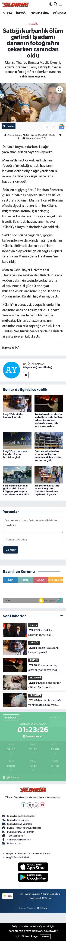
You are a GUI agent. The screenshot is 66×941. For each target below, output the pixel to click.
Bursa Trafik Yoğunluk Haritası (24, 827)
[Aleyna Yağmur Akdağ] (11, 369)
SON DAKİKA (40, 13)
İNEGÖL (21, 13)
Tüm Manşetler (15, 835)
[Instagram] (36, 805)
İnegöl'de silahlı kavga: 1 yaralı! (43, 650)
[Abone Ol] (62, 126)
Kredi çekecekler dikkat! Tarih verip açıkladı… (44, 685)
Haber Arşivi (14, 843)
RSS (9, 896)
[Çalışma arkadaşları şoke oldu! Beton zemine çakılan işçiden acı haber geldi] (48, 440)
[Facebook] (23, 805)
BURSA (7, 13)
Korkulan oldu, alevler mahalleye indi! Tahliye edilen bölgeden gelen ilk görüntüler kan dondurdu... (48, 420)
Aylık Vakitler (12, 777)
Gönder (10, 549)
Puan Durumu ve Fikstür (20, 832)
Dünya (33, 625)
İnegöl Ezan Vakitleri (17, 857)
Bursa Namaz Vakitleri (19, 824)
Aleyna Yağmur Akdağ (18, 135)
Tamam (45, 937)
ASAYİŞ (33, 24)
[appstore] (33, 867)
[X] (30, 805)
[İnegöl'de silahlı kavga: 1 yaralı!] (17, 403)
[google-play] (33, 877)
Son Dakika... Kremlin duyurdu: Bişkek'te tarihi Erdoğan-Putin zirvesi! (44, 633)
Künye (9, 853)
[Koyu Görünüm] (50, 4)
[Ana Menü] (60, 4)
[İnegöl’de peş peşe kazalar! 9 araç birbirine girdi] (17, 440)
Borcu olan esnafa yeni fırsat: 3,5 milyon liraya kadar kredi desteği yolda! (45, 703)
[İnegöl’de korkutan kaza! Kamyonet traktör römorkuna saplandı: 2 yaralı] (48, 474)
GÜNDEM (59, 13)
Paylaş (10, 126)
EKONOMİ (35, 678)
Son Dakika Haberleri (19, 839)
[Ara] (55, 4)
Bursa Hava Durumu (18, 820)
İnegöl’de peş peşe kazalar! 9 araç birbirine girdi (15, 454)
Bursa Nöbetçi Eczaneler (21, 816)
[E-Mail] (26, 375)
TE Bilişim (42, 908)
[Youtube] (42, 805)
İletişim (22, 853)
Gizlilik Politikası (41, 853)
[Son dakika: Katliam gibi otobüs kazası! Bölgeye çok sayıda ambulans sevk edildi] (17, 474)
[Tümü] (61, 616)
